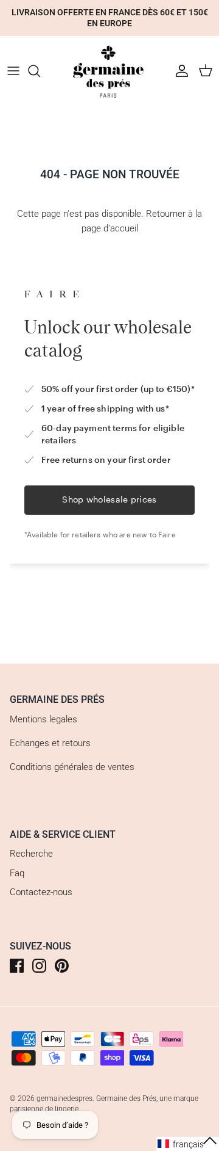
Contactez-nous (41, 892)
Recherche (31, 853)
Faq (17, 873)
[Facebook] (17, 966)
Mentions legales (43, 719)
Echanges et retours (50, 743)
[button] (187, 1144)
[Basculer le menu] (13, 70)
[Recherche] (40, 70)
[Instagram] (39, 966)
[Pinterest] (62, 966)
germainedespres (64, 1098)
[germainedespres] (109, 71)
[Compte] (178, 70)
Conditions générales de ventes (72, 766)
